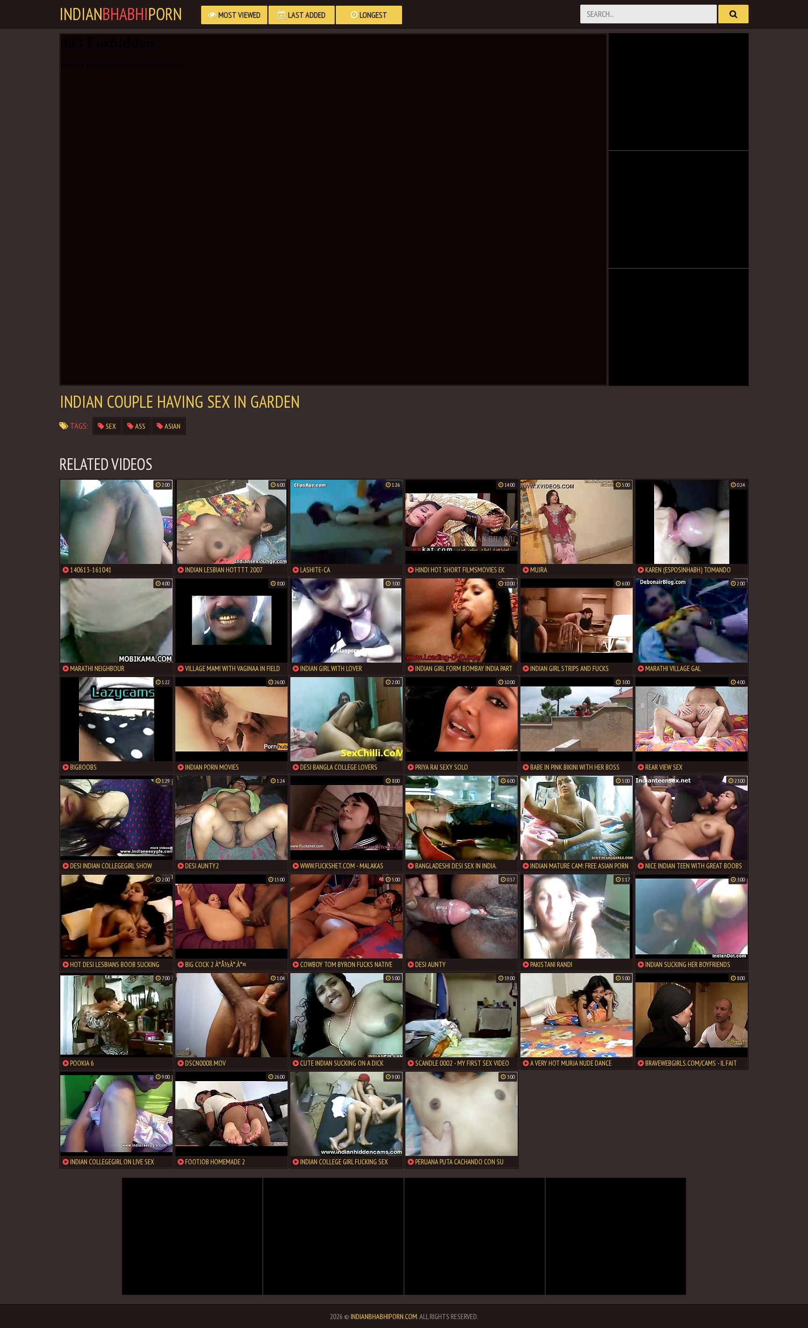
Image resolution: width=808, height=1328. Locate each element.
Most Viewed (238, 14)
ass (139, 426)
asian (171, 426)
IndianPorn (120, 14)
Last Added (305, 14)
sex (110, 426)
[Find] (733, 14)
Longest (372, 14)
